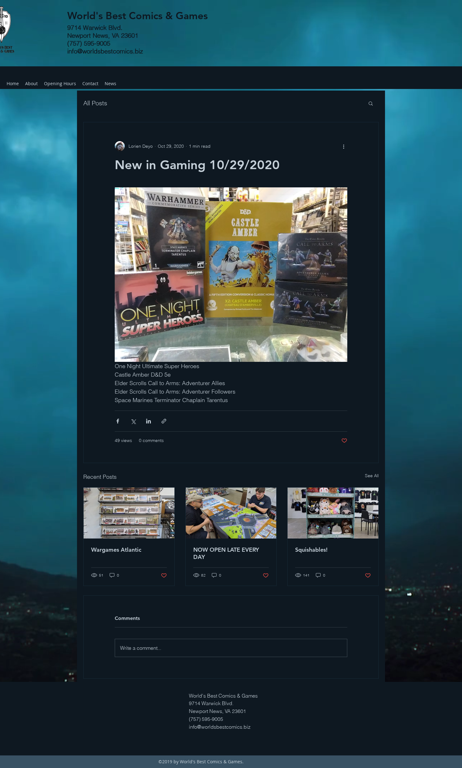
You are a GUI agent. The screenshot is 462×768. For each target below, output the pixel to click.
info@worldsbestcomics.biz (105, 51)
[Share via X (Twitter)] (133, 421)
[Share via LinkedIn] (148, 421)
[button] (371, 103)
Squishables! (311, 549)
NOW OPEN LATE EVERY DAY (226, 553)
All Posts (95, 103)
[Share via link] (164, 421)
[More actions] (343, 146)
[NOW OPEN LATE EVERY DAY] (231, 513)
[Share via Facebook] (118, 421)
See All (372, 475)
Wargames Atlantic (116, 549)
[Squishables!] (333, 513)
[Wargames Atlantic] (129, 513)
